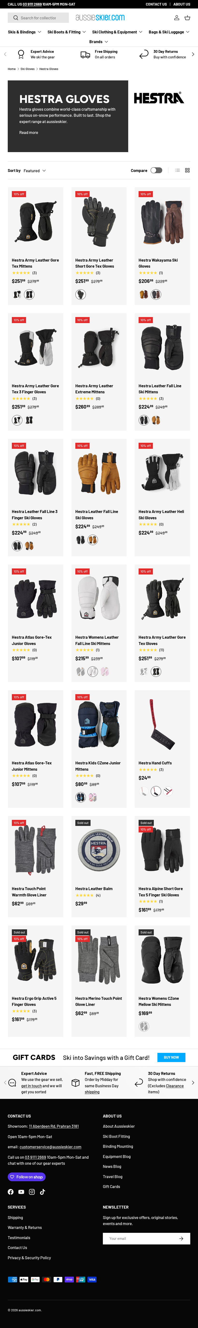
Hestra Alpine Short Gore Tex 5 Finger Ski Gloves (161, 891)
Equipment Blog (117, 1156)
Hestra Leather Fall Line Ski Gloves (96, 514)
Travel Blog (112, 1176)
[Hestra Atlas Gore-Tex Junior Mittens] (35, 724)
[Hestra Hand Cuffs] (162, 724)
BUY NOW (171, 1057)
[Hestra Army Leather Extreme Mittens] (99, 347)
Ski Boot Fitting (116, 1136)
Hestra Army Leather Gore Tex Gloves (162, 640)
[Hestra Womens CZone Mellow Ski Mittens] (162, 959)
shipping (92, 1091)
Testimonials (19, 1237)
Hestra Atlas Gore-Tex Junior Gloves (32, 640)
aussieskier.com (30, 1310)
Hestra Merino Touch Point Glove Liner (98, 1001)
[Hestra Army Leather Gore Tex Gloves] (162, 598)
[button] (187, 17)
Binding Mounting (118, 1146)
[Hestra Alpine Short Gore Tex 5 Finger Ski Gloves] (162, 850)
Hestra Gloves (48, 69)
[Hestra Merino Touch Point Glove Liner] (99, 959)
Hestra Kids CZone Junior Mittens (98, 765)
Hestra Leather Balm (94, 888)
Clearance (175, 1085)
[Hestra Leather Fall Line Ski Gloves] (99, 473)
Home (12, 69)
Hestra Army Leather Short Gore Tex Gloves (94, 263)
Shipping (15, 1217)
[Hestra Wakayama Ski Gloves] (162, 221)
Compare (139, 170)
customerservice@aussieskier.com (50, 1146)
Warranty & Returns (25, 1227)
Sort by (14, 170)
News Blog (112, 1166)
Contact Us (17, 1247)
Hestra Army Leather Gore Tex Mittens (35, 263)
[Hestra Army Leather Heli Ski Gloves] (162, 473)
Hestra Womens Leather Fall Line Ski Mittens (97, 640)
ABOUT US (181, 4)
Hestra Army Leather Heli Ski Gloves (161, 514)
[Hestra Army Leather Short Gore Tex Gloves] (99, 221)
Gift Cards (111, 1186)
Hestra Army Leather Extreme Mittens (94, 388)
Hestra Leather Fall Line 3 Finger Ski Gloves (34, 514)
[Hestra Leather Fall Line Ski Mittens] (162, 347)
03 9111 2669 (35, 1157)
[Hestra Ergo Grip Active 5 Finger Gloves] (35, 959)
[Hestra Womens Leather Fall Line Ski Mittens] (99, 598)
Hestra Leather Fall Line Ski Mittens (160, 388)
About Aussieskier (119, 1126)
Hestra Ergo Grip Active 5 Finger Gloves (34, 1001)
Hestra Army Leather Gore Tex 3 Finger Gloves (35, 388)
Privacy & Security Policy (29, 1257)
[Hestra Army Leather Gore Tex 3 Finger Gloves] (35, 347)
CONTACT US (156, 4)
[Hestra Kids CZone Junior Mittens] (99, 724)
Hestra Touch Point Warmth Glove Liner (29, 891)
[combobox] (38, 18)
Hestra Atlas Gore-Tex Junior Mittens (32, 765)
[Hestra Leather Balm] (99, 850)
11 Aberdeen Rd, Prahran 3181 (54, 1126)
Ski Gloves (28, 69)
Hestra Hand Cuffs (155, 762)
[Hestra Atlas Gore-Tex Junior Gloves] (35, 598)
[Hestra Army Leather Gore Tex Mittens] (35, 221)
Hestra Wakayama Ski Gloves (158, 263)
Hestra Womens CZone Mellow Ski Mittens (159, 1001)
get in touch (31, 1085)
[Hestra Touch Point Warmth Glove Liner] (35, 850)
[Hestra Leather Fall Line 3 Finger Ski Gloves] (35, 473)
